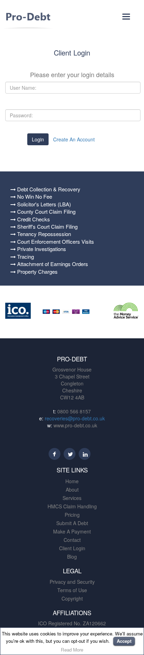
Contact (72, 539)
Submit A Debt (72, 523)
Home (72, 481)
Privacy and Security (72, 581)
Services (72, 497)
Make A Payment (72, 531)
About (72, 489)
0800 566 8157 (73, 411)
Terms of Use (72, 590)
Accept (124, 641)
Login (38, 139)
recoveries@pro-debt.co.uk (75, 418)
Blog (72, 556)
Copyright (72, 598)
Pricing (72, 514)
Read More (72, 649)
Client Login (72, 548)
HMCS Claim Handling (72, 506)
